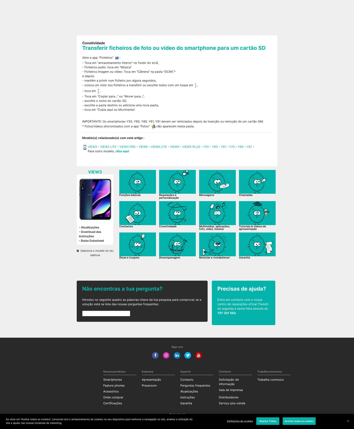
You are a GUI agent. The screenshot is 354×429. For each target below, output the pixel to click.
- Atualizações (89, 227)
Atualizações (189, 391)
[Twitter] (187, 355)
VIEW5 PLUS (191, 147)
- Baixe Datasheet (91, 240)
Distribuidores (228, 397)
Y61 (223, 147)
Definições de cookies (240, 421)
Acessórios (111, 391)
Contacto (186, 379)
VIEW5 (175, 147)
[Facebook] (155, 355)
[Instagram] (166, 355)
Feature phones (114, 385)
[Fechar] (348, 421)
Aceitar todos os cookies (299, 421)
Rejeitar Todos (267, 421)
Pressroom (149, 385)
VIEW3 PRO (127, 147)
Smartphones (112, 379)
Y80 (241, 147)
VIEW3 (92, 147)
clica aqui (122, 151)
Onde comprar (113, 397)
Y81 (249, 147)
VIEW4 (143, 147)
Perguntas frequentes (195, 385)
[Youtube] (198, 355)
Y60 (215, 147)
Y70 (232, 147)
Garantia (186, 403)
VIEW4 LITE (159, 147)
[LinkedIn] (177, 355)
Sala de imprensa (231, 390)
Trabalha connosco (270, 379)
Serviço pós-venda (232, 403)
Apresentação (151, 379)
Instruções (187, 397)
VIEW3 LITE (108, 147)
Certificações (112, 403)
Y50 (206, 147)
